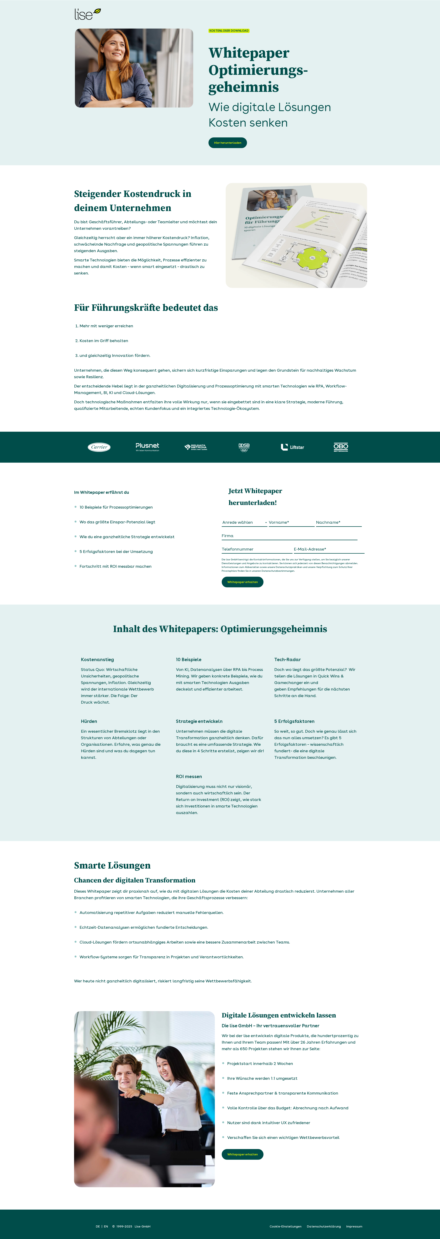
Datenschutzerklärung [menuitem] (324, 1226)
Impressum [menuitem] (354, 1226)
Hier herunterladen (227, 142)
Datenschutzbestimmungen (278, 570)
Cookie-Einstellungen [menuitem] (285, 1226)
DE (98, 1226)
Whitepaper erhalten (242, 1154)
